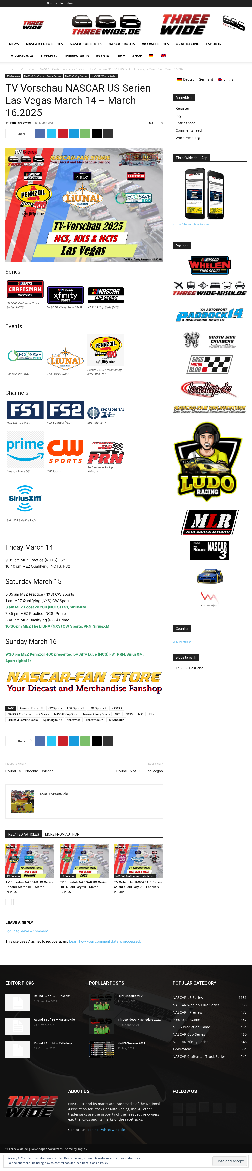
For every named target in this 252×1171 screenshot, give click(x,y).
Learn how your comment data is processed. (105, 941)
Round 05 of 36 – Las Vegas (139, 771)
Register (182, 108)
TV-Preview (26, 69)
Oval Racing (187, 43)
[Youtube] (243, 3)
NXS (140, 714)
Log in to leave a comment (26, 931)
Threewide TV (76, 55)
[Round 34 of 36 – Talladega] (17, 1049)
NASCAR (116, 708)
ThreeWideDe (94, 720)
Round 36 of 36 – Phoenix (52, 996)
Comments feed (189, 130)
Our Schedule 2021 (131, 996)
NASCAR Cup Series (76, 76)
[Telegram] (74, 133)
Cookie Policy (99, 1163)
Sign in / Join (55, 3)
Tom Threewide (20, 122)
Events (102, 55)
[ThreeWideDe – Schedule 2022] (101, 1026)
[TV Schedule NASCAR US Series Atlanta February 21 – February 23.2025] (138, 861)
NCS (117, 714)
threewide (73, 720)
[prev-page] (8, 902)
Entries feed (186, 123)
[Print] (108, 133)
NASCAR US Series (86, 43)
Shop (137, 55)
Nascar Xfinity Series (96, 714)
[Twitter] (234, 3)
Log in (181, 115)
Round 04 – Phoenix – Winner (29, 771)
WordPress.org (188, 137)
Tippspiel (48, 55)
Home (9, 69)
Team (121, 55)
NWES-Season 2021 (131, 1043)
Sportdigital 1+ (52, 720)
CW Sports (55, 708)
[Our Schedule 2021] (101, 1002)
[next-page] (16, 902)
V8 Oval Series (155, 43)
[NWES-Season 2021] (101, 1049)
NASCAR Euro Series (44, 43)
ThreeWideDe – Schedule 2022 (139, 1019)
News (70, 3)
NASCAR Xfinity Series (104, 76)
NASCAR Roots (122, 43)
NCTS (129, 714)
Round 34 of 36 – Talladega (53, 1043)
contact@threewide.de (106, 1129)
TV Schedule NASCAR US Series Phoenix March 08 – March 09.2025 (29, 887)
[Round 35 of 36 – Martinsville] (17, 1026)
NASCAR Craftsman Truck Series (62, 69)
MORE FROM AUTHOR (62, 834)
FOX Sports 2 (97, 708)
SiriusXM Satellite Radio (23, 720)
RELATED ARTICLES (23, 834)
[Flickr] (202, 3)
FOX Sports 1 (75, 708)
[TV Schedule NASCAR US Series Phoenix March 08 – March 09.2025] (29, 861)
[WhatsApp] (85, 133)
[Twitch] (226, 3)
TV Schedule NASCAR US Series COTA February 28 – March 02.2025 (83, 887)
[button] (241, 44)
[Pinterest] (63, 133)
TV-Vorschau (21, 55)
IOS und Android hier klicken (191, 224)
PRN (152, 714)
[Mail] (218, 3)
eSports (213, 43)
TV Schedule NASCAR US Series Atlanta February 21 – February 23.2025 (138, 887)
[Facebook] (194, 3)
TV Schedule (116, 720)
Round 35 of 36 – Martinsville (54, 1019)
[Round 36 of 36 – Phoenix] (17, 1002)
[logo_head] (84, 693)
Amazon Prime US (31, 708)
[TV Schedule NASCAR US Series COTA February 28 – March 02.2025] (84, 861)
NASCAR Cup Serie (66, 714)
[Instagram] (210, 3)
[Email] (97, 133)
